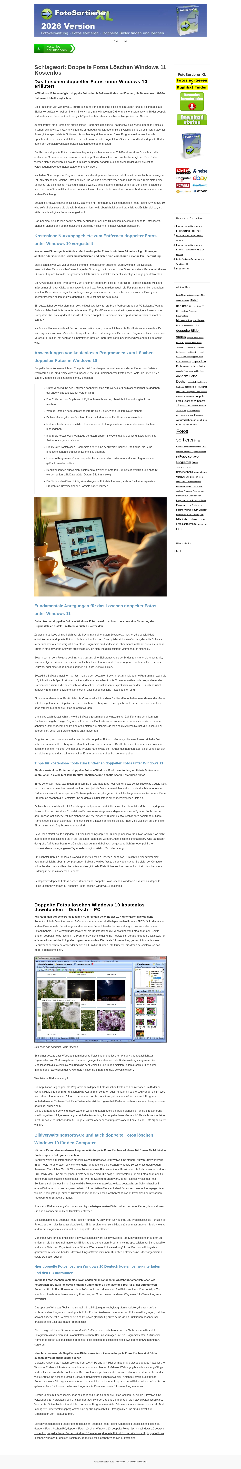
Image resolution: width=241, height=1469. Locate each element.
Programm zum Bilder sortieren (188, 496)
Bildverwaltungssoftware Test (188, 325)
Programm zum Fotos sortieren (191, 500)
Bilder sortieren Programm (186, 311)
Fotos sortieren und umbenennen (187, 467)
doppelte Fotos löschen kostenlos (139, 1423)
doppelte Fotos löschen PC (50, 1428)
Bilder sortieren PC (196, 306)
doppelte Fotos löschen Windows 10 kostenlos (122, 881)
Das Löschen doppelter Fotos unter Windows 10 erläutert (90, 84)
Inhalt (124, 41)
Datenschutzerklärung (137, 1462)
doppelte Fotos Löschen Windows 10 (71, 881)
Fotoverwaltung (182, 486)
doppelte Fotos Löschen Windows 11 (123, 1433)
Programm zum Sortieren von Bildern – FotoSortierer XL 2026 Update (190, 250)
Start (116, 41)
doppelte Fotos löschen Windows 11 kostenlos (95, 885)
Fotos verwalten (194, 482)
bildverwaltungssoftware (190, 320)
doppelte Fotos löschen (105, 1423)
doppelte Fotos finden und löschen (70, 1423)
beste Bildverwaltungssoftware (188, 295)
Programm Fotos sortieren (194, 491)
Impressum (120, 1462)
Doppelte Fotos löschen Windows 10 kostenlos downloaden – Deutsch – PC (89, 907)
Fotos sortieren (183, 269)
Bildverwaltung (182, 316)
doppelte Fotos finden (194, 366)
